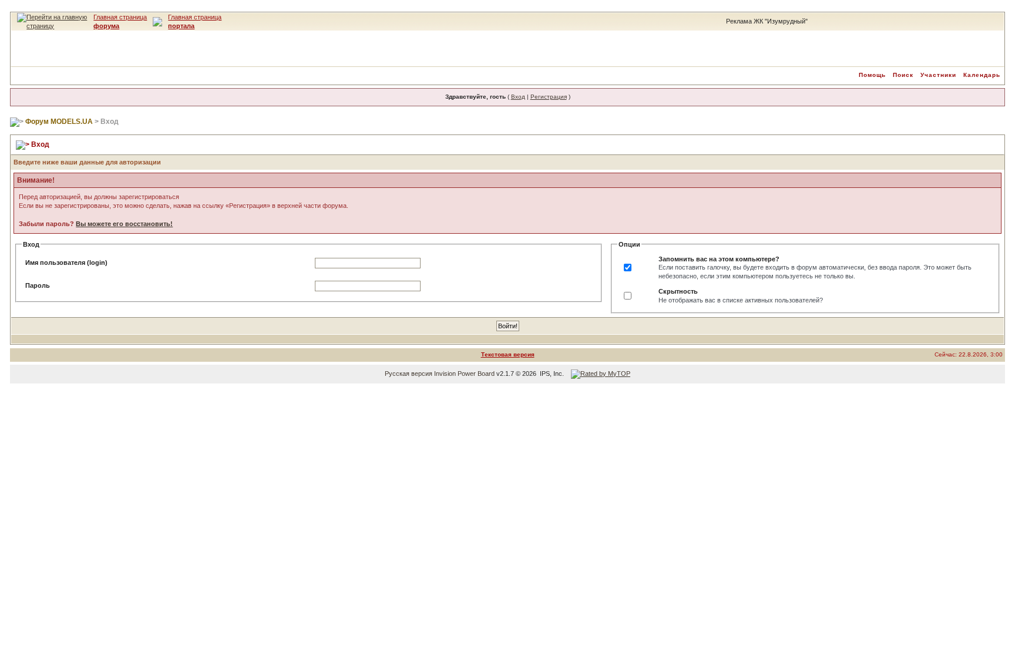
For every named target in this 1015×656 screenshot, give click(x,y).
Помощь (872, 75)
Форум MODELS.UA (59, 121)
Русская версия (408, 373)
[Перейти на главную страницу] (52, 17)
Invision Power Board (464, 373)
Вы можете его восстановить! (124, 223)
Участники (938, 75)
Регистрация (548, 96)
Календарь (981, 75)
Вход (518, 96)
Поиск (903, 75)
